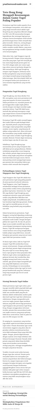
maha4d (5, 367)
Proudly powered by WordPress (11, 409)
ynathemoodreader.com (15, 4)
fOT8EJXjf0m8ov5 (18, 387)
